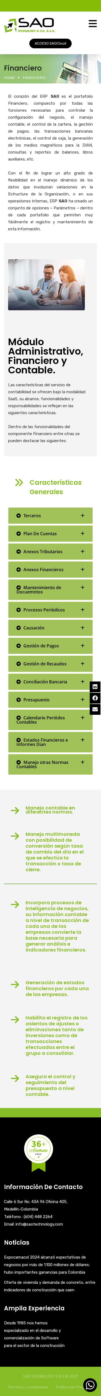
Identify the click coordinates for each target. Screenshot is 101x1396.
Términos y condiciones (28, 1387)
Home (9, 77)
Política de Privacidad (75, 1387)
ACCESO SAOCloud (50, 43)
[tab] (50, 516)
